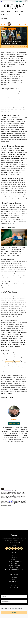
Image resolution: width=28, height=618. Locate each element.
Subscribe (14, 563)
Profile (20, 14)
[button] (15, 46)
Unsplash (21, 441)
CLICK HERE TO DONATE (7, 397)
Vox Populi (14, 583)
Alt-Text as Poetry (14, 585)
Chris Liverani (14, 441)
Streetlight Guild (14, 587)
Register (21, 1)
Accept (14, 612)
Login (17, 1)
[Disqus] (14, 468)
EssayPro (6, 76)
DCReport (14, 577)
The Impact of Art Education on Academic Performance (12, 42)
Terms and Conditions (14, 565)
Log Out (3, 14)
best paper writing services (12, 361)
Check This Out (12, 29)
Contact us (14, 557)
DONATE (16, 11)
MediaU (14, 579)
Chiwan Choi (4, 18)
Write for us (14, 559)
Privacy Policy (14, 567)
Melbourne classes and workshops (14, 158)
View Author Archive (14, 423)
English (4, 1)
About (21, 11)
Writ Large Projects (14, 581)
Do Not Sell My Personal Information (14, 569)
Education (4, 29)
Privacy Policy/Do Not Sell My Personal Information (14, 615)
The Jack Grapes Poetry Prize (14, 561)
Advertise (14, 555)
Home (2, 11)
